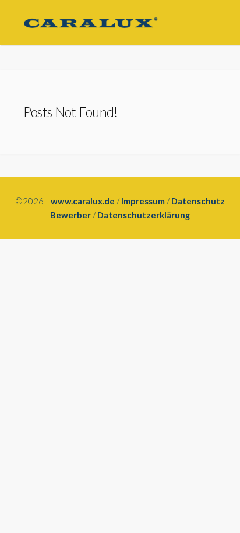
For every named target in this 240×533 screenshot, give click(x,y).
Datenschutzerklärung (143, 215)
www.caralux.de (83, 201)
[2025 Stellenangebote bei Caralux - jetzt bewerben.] (91, 22)
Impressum (143, 201)
